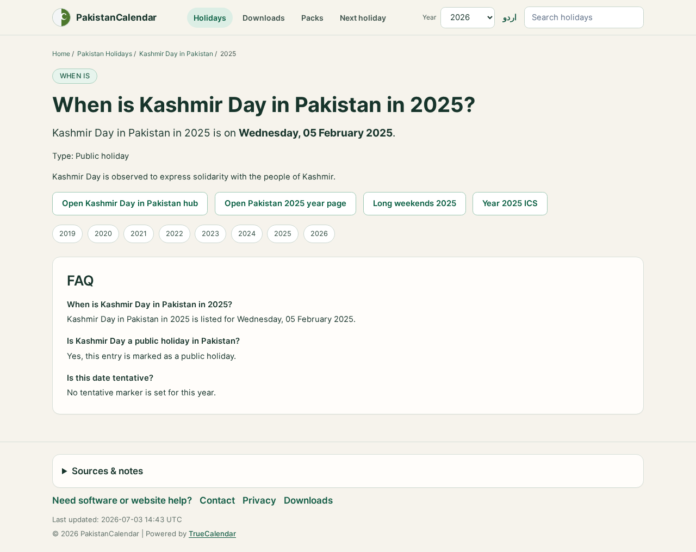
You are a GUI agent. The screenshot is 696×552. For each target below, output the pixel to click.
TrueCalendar (212, 533)
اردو (510, 17)
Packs (312, 17)
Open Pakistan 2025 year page (285, 203)
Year (429, 17)
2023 (210, 234)
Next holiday (363, 17)
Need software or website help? (122, 500)
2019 (67, 234)
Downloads (264, 17)
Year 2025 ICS (510, 203)
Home (61, 53)
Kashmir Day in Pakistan (176, 53)
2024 (247, 234)
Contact (217, 500)
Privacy (259, 500)
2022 (174, 234)
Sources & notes (107, 471)
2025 (282, 234)
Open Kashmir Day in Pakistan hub (130, 203)
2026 (319, 234)
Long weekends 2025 (414, 203)
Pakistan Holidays (104, 53)
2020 (103, 234)
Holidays (210, 17)
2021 (138, 234)
